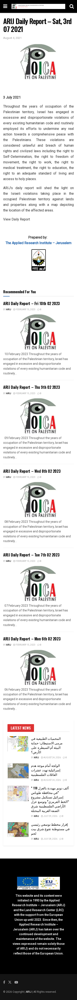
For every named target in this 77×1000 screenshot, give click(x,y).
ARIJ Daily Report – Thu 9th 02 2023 (31, 387)
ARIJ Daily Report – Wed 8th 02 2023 (31, 471)
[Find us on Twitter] (10, 982)
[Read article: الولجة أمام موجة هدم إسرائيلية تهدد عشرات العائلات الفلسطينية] (18, 771)
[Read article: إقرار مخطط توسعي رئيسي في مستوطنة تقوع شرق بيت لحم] (18, 829)
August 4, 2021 (12, 38)
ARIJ (29, 992)
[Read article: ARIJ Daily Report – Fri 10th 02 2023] (38, 332)
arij (8, 309)
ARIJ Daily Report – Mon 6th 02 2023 (31, 638)
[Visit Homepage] (38, 6)
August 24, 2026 (52, 757)
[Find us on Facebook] (4, 982)
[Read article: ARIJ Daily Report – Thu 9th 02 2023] (38, 415)
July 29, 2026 (50, 816)
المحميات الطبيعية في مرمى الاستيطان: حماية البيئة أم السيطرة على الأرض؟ (46, 745)
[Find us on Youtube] (16, 982)
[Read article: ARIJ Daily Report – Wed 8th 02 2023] (38, 499)
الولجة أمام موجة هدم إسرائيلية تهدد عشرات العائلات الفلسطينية (45, 770)
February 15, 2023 (25, 309)
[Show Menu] (5, 6)
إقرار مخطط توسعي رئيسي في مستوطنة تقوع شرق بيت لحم (50, 829)
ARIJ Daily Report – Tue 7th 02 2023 (31, 555)
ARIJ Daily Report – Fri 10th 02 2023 (31, 303)
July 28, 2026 (50, 838)
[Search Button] (72, 6)
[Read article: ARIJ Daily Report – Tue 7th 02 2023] (38, 583)
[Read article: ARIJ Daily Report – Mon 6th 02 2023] (38, 667)
